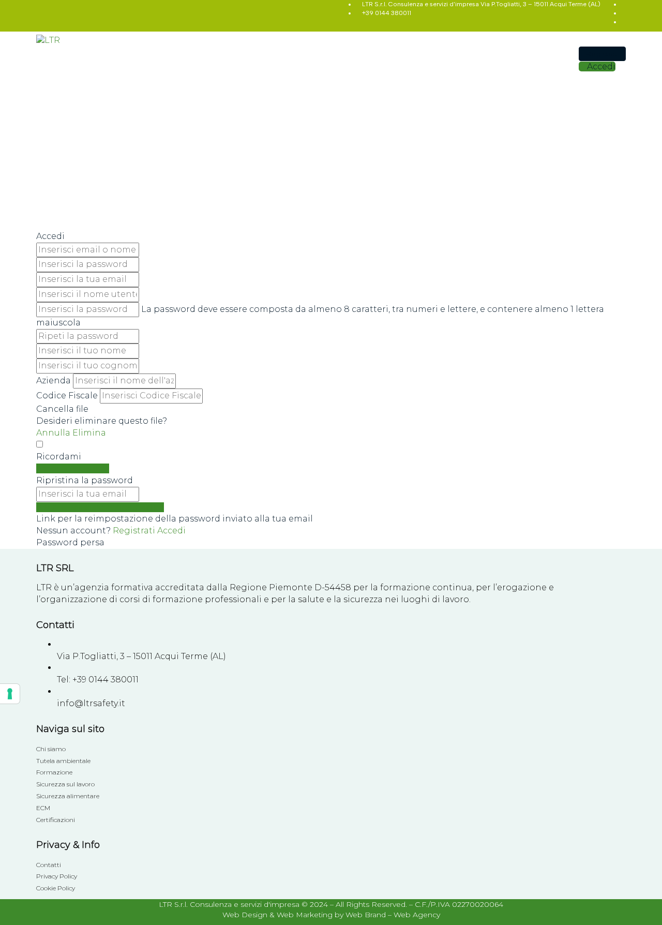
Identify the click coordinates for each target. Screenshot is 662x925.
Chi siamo (51, 749)
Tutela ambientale (63, 761)
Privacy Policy (56, 876)
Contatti (48, 865)
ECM (43, 808)
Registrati (135, 530)
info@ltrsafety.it (91, 703)
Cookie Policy (55, 888)
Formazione (54, 772)
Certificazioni (55, 820)
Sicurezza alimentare (67, 796)
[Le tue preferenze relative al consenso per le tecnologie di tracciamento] (10, 694)
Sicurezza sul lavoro (65, 784)
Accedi (171, 530)
